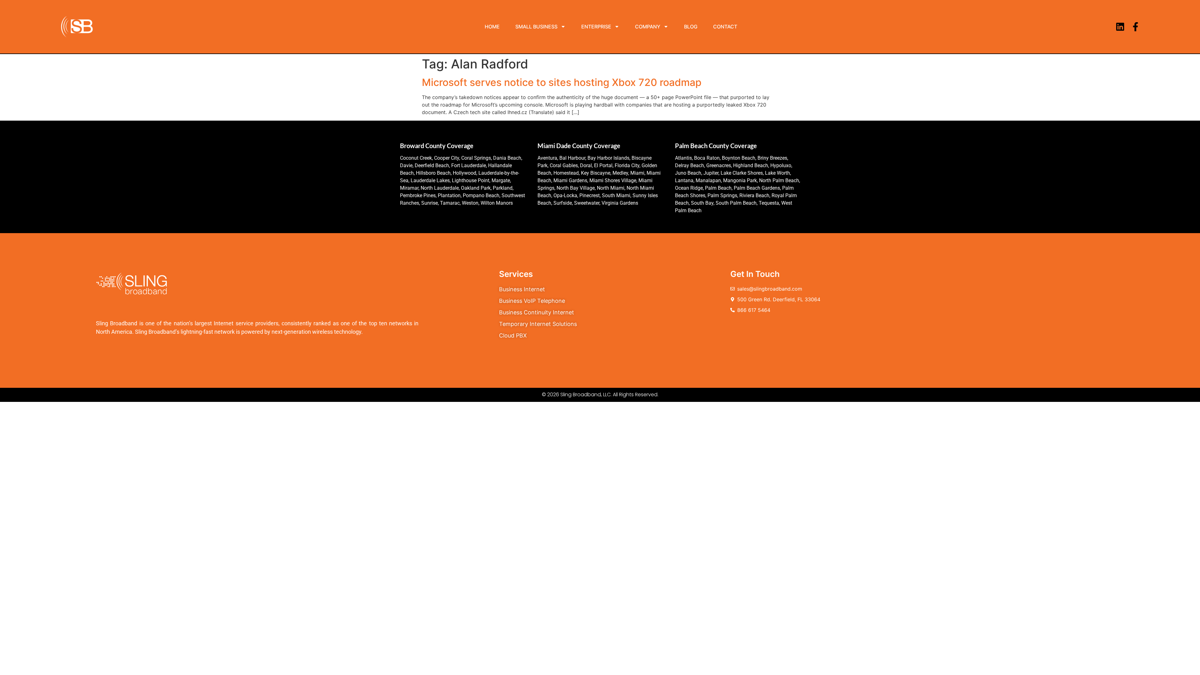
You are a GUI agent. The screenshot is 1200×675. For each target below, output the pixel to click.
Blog (691, 26)
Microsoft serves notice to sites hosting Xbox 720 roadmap (562, 82)
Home (492, 26)
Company (647, 26)
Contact (725, 26)
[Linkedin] (1120, 26)
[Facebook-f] (1135, 26)
